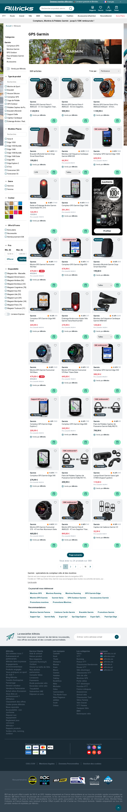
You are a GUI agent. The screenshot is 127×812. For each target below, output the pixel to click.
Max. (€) (19, 250)
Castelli (56, 653)
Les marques (59, 651)
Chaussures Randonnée (87, 664)
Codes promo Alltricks (15, 704)
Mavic (55, 670)
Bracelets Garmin (86, 612)
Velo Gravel (82, 703)
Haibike (56, 675)
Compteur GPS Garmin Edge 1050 (107, 154)
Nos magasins (36, 659)
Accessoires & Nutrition (87, 16)
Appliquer (23, 259)
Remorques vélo (84, 714)
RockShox (57, 681)
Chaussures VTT (84, 673)
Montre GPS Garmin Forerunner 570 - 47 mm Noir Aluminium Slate (43, 528)
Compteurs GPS (13, 46)
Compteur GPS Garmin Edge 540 (42, 476)
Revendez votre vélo (38, 686)
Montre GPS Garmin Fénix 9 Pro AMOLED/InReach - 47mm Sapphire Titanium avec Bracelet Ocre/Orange (106, 106)
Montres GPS (36, 593)
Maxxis (56, 664)
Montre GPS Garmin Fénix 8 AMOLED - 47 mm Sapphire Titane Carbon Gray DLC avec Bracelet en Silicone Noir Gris (75, 528)
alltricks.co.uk (110, 653)
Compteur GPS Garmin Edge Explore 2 (41, 425)
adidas (56, 700)
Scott (55, 703)
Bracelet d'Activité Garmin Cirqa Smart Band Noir (106, 265)
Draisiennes (82, 692)
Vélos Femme (82, 700)
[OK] (117, 637)
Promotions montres (39, 602)
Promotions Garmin (106, 612)
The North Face (60, 695)
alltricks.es (108, 659)
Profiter (107, 231)
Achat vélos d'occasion (16, 691)
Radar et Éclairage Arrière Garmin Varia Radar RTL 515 (43, 206)
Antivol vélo (82, 695)
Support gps (35, 617)
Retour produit (36, 656)
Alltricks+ (10, 726)
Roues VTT (81, 667)
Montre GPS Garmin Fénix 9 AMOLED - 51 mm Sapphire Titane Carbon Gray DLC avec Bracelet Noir (43, 106)
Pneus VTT (81, 662)
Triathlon (69, 16)
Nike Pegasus (59, 697)
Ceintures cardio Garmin (64, 612)
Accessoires (11, 62)
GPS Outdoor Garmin (77, 598)
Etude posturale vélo (39, 683)
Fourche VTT (82, 686)
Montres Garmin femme (40, 612)
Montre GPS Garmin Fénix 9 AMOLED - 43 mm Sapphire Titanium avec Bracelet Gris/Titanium (72, 106)
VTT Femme (82, 705)
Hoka (55, 689)
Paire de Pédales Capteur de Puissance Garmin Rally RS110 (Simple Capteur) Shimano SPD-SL (75, 477)
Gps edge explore (79, 617)
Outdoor (58, 16)
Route (12, 16)
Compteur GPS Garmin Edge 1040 (75, 205)
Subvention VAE (36, 691)
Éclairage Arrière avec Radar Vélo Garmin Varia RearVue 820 (75, 320)
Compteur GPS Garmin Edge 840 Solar (42, 320)
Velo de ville (82, 675)
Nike (55, 684)
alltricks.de (108, 662)
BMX (38, 16)
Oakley (56, 678)
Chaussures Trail (84, 697)
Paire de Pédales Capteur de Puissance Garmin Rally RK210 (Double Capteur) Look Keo (105, 425)
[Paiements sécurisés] (39, 749)
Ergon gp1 (63, 617)
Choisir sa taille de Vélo (40, 667)
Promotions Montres (62, 602)
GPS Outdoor (12, 53)
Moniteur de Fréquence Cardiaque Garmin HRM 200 (75, 155)
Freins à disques (84, 689)
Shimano (57, 662)
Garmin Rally (49, 617)
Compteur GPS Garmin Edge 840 (74, 424)
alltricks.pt (108, 667)
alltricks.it (108, 664)
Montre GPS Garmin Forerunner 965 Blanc (42, 371)
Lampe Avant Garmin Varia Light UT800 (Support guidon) (106, 477)
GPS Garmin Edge (93, 593)
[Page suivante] (90, 566)
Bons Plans (120, 16)
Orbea (55, 705)
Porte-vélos (82, 681)
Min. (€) (8, 250)
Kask (55, 656)
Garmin (8, 42)
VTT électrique (83, 684)
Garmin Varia (57, 598)
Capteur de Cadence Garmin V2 (106, 527)
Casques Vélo (83, 708)
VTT (4, 16)
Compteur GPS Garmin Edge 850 (74, 264)
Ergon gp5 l (95, 617)
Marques (17, 26)
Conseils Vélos (36, 675)
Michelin (57, 686)
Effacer (10, 259)
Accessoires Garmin (99, 598)
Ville (30, 16)
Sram (55, 667)
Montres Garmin (13, 49)
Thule (55, 659)
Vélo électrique (83, 670)
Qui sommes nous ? (14, 653)
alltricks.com (109, 656)
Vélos (79, 653)
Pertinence (105, 71)
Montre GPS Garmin (39, 598)
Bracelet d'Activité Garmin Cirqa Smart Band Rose (42, 155)
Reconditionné (106, 16)
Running (48, 16)
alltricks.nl (108, 670)
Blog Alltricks (11, 677)
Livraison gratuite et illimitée (74, 2)
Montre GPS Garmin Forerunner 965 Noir (42, 265)
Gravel (21, 16)
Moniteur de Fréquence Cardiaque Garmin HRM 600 (107, 320)
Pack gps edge (111, 617)
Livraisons (34, 678)
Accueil (9, 26)
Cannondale (58, 692)
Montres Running (53, 593)
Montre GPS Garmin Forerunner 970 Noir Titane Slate (74, 371)
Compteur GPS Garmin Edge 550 (106, 370)
